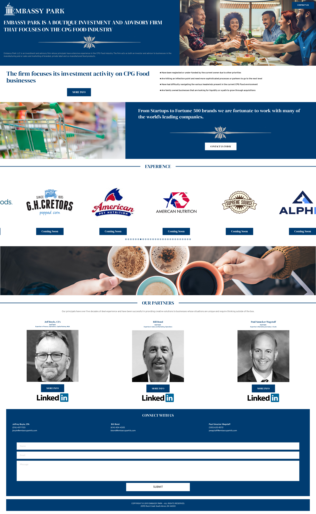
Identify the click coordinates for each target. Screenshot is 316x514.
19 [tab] (170, 239)
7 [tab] (140, 239)
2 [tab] (128, 239)
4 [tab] (133, 239)
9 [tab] (145, 239)
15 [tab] (160, 239)
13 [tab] (155, 239)
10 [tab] (148, 239)
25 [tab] (185, 239)
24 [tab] (182, 239)
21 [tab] (175, 239)
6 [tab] (138, 239)
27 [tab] (190, 239)
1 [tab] (126, 239)
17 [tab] (165, 239)
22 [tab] (177, 239)
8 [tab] (143, 239)
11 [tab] (150, 239)
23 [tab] (180, 239)
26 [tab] (187, 239)
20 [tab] (172, 239)
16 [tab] (163, 239)
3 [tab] (130, 239)
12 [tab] (153, 239)
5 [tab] (135, 239)
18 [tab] (167, 239)
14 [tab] (158, 239)
